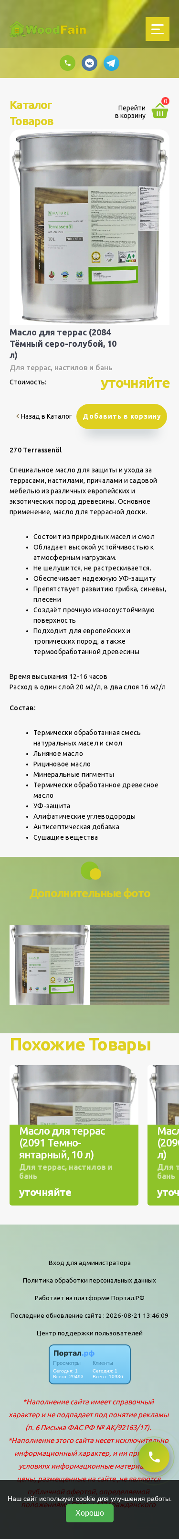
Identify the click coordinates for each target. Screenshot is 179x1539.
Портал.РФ (128, 1298)
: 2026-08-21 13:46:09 (135, 1315)
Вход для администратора (90, 1262)
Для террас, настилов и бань (61, 367)
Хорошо (89, 1513)
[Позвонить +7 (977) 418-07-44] (153, 1456)
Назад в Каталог (46, 416)
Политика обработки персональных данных (89, 1280)
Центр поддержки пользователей (90, 1333)
